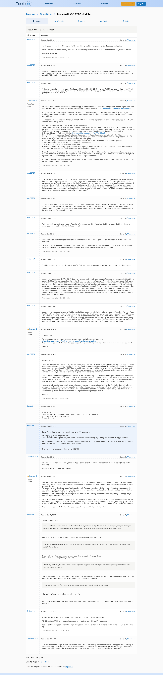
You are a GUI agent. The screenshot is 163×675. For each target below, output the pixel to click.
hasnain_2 (33, 100)
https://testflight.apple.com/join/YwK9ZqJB (88, 133)
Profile (105, 21)
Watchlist (60, 21)
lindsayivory (31, 611)
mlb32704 (31, 40)
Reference (131, 40)
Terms (69, 674)
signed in (69, 666)
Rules (127, 21)
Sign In (141, 4)
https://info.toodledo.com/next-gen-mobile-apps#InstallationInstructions (69, 341)
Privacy (63, 674)
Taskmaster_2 (32, 456)
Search (82, 21)
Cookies (76, 674)
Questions (46, 14)
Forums (30, 14)
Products (49, 4)
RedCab (30, 406)
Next (47, 662)
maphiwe (30, 426)
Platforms (105, 4)
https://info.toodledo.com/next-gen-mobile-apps (115, 108)
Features (77, 4)
